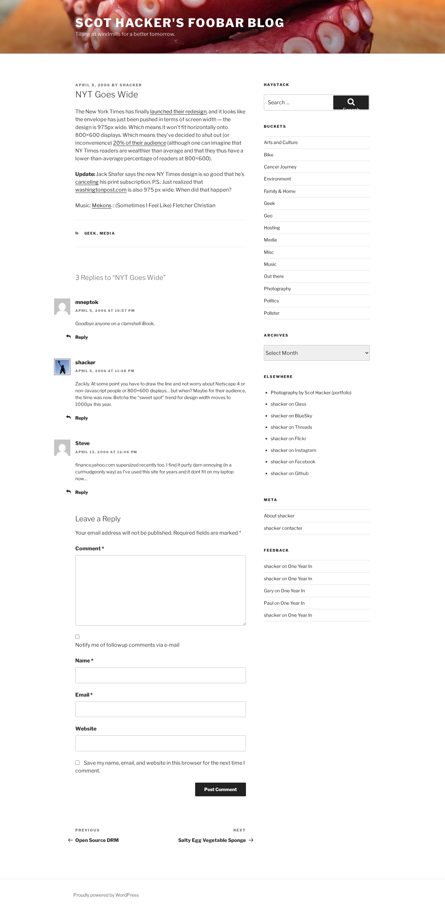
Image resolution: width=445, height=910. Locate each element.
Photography (277, 288)
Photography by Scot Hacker (301, 392)
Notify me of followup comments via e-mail (127, 645)
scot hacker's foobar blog (180, 23)
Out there (274, 276)
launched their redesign (178, 111)
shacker (131, 85)
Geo (268, 215)
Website (85, 729)
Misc (269, 252)
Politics (271, 300)
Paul (268, 603)
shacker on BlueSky (291, 415)
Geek (90, 233)
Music (270, 264)
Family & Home (279, 191)
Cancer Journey (280, 166)
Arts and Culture (281, 142)
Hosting (272, 227)
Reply (81, 337)
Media (108, 233)
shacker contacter (283, 528)
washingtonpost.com (101, 190)
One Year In (300, 566)
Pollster (272, 313)
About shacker (279, 515)
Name (84, 660)
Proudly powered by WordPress (106, 895)
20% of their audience (139, 143)
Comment (89, 548)
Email (84, 695)
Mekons (101, 205)
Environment (277, 178)
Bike (268, 154)
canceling (87, 182)
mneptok (86, 302)
